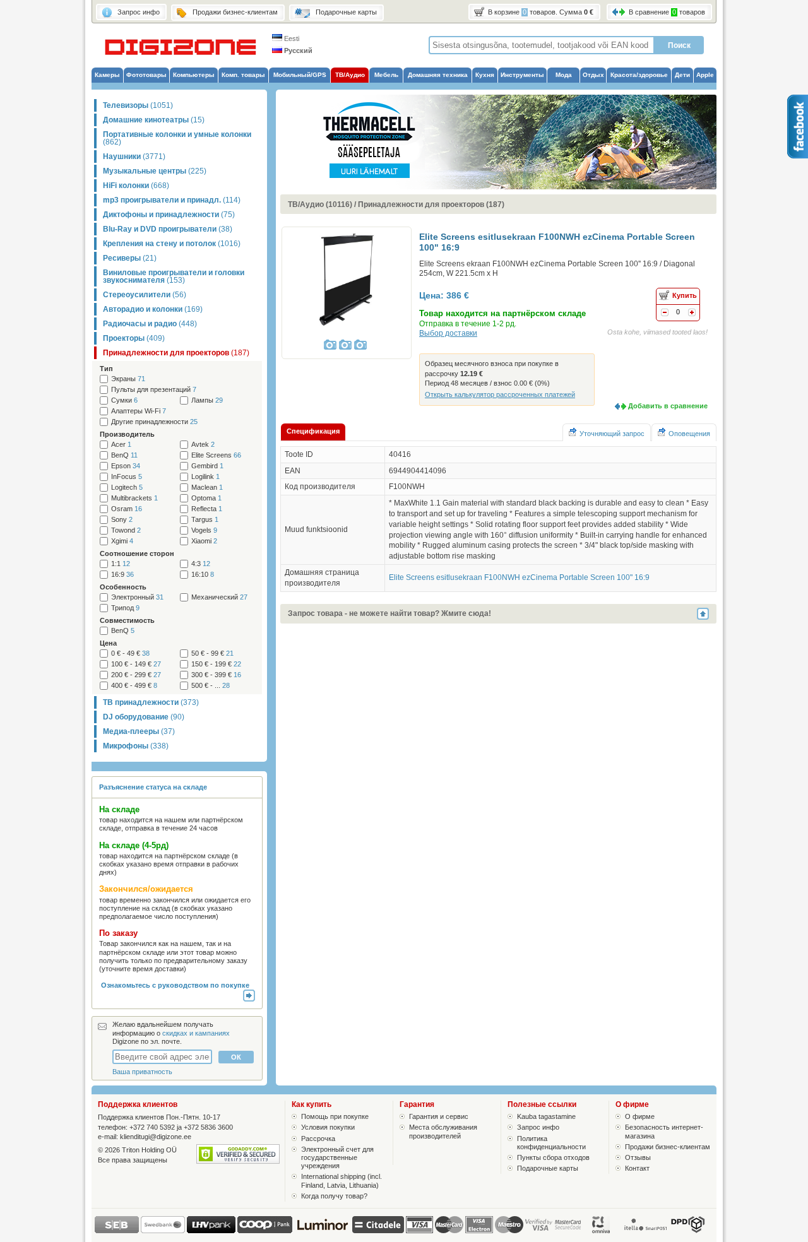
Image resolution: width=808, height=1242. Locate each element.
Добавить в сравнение (668, 406)
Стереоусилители (144, 295)
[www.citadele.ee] (378, 1230)
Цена (108, 643)
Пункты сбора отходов (553, 1157)
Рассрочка (318, 1138)
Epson (125, 466)
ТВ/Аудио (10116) (320, 204)
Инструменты (522, 74)
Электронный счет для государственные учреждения (337, 1157)
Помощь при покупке (335, 1116)
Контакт (637, 1168)
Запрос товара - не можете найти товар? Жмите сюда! (389, 613)
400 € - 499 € (134, 685)
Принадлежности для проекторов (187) (431, 204)
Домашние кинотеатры (154, 120)
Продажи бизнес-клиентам (667, 1146)
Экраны (128, 379)
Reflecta (206, 509)
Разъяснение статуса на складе (153, 787)
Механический (219, 597)
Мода (564, 74)
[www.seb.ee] (117, 1230)
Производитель (127, 434)
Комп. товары (243, 74)
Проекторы (134, 338)
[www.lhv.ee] (211, 1230)
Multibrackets (134, 498)
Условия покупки (328, 1127)
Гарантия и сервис (438, 1116)
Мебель (386, 74)
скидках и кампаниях (196, 1033)
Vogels (204, 530)
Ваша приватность (142, 1071)
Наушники (134, 156)
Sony (122, 519)
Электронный (137, 597)
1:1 (120, 563)
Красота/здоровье (639, 74)
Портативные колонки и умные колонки (177, 138)
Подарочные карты (547, 1168)
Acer (121, 444)
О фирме (640, 1116)
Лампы (207, 400)
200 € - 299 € (136, 674)
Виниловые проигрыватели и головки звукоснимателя (173, 276)
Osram (126, 509)
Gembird (207, 466)
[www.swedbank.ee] (163, 1230)
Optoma (206, 498)
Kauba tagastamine (546, 1116)
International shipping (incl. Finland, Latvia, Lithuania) (341, 1180)
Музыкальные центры (154, 171)
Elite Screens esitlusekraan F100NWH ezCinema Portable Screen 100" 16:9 (519, 577)
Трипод (125, 608)
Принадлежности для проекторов (176, 353)
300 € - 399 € (216, 674)
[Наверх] (706, 614)
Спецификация (313, 431)
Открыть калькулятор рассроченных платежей (500, 394)
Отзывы (638, 1157)
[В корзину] (692, 313)
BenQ (124, 455)
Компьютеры (194, 74)
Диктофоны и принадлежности (169, 214)
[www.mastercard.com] (449, 1224)
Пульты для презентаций (153, 389)
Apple (705, 74)
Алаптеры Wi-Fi (138, 411)
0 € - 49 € (130, 653)
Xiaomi (204, 541)
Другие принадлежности (154, 421)
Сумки (124, 400)
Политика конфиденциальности (551, 1142)
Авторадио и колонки (153, 309)
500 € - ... (210, 685)
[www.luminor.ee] (322, 1230)
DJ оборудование (143, 717)
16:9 (122, 574)
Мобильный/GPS (299, 74)
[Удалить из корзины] (664, 313)
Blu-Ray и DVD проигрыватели (167, 229)
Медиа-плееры (139, 731)
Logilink (205, 476)
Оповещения (689, 433)
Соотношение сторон (137, 553)
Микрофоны (136, 746)
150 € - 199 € (216, 664)
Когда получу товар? (334, 1196)
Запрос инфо (538, 1127)
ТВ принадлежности (151, 702)
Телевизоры (138, 105)
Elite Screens (216, 455)
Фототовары (146, 74)
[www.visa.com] (419, 1224)
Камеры (107, 74)
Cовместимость (127, 620)
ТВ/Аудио (350, 74)
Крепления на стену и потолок (172, 243)
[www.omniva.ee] (602, 1230)
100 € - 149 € (136, 664)
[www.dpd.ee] (687, 1230)
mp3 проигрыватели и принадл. (172, 200)
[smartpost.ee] (644, 1230)
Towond (126, 530)
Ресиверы (130, 258)
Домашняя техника (438, 74)
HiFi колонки (136, 185)
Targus (204, 519)
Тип (106, 368)
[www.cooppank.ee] (264, 1230)
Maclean (207, 487)
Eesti (290, 38)
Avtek (203, 444)
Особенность (123, 587)
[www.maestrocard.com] (509, 1224)
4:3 (200, 563)
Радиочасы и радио (150, 324)
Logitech (127, 487)
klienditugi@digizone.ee (155, 1136)
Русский (297, 50)
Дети (682, 74)
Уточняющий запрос (612, 433)
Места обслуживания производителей (443, 1131)
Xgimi (122, 541)
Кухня (484, 74)
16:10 (202, 574)
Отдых (593, 74)
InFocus (126, 476)
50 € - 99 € (212, 653)
